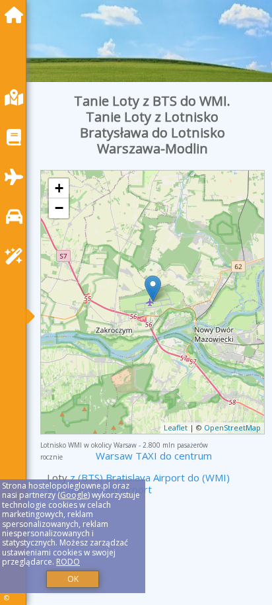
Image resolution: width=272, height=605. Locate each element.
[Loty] (17, 177)
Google (74, 495)
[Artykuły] (17, 137)
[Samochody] (17, 216)
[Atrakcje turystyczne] (17, 256)
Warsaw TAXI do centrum (154, 455)
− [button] (59, 208)
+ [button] (59, 188)
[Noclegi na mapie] (17, 97)
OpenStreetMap (232, 427)
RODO (68, 561)
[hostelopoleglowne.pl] (17, 15)
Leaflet (175, 427)
